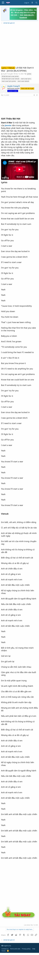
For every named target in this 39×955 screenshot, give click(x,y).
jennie (29, 74)
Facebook (23, 17)
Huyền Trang (7, 74)
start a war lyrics (26, 79)
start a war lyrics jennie (9, 81)
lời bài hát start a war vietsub (10, 79)
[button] (3, 2)
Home (4, 951)
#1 (37, 95)
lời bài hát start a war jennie (10, 76)
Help (33, 949)
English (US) (7, 946)
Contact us (5, 949)
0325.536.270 (29, 15)
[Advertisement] (19, 45)
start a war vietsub (23, 81)
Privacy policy (26, 949)
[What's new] (32, 3)
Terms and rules (15, 949)
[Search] (36, 3)
